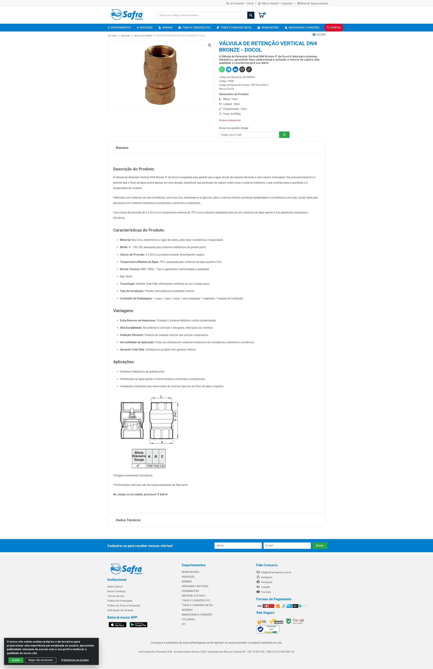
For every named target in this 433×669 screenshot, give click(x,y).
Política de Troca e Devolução (123, 605)
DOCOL (230, 88)
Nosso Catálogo (116, 591)
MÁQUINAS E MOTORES (195, 586)
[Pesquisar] (250, 15)
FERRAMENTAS (190, 591)
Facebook (266, 582)
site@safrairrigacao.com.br (275, 572)
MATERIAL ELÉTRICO (193, 595)
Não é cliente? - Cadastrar (277, 3)
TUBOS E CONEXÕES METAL (197, 605)
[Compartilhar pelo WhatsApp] (222, 69)
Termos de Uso (115, 596)
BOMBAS (187, 581)
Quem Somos (115, 586)
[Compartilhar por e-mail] (242, 69)
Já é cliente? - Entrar (242, 3)
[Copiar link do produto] (249, 69)
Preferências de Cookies (75, 660)
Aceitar (16, 660)
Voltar (320, 34)
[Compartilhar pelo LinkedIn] (235, 69)
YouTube (265, 592)
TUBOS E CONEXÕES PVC (196, 600)
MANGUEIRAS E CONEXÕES (197, 614)
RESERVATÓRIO (190, 572)
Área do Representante (314, 3)
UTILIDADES (188, 619)
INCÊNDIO (187, 609)
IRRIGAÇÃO (188, 576)
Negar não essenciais (40, 660)
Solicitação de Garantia (120, 610)
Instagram (266, 577)
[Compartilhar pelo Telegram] (229, 69)
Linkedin (265, 587)
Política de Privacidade (119, 600)
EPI (183, 624)
